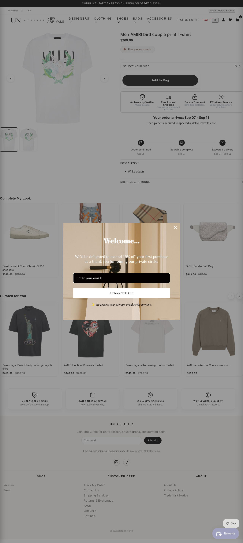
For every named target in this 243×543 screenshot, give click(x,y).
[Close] (175, 227)
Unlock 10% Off (121, 293)
